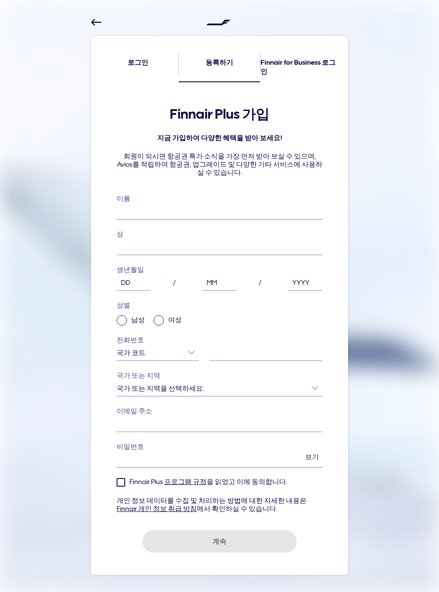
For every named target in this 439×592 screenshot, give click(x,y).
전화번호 (130, 340)
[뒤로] (96, 22)
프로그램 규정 (185, 482)
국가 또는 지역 (138, 376)
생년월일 (130, 270)
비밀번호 (218, 452)
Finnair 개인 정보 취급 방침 (157, 509)
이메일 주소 (134, 411)
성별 (149, 313)
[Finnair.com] (218, 22)
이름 (123, 199)
